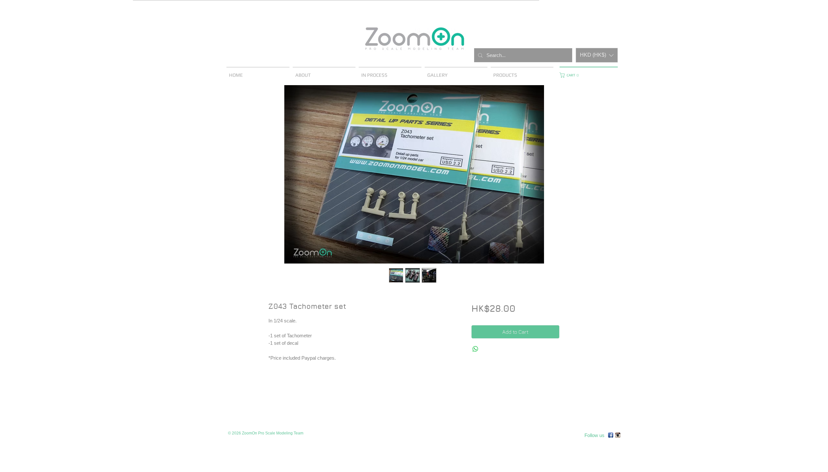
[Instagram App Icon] (617, 435)
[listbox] (597, 55)
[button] (597, 55)
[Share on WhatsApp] (475, 349)
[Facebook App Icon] (610, 435)
